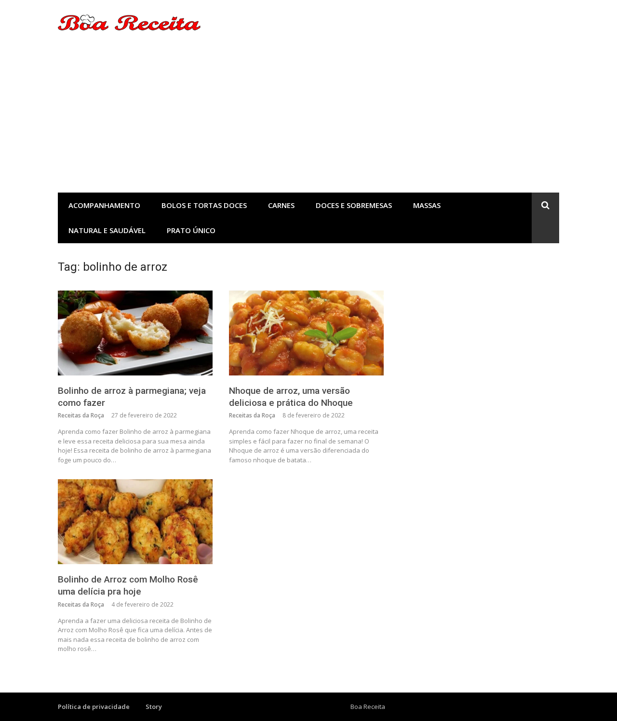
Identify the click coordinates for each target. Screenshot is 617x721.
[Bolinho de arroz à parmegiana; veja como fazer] (135, 333)
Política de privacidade (94, 706)
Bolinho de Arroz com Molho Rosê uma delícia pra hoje (128, 585)
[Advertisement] (308, 120)
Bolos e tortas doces (204, 205)
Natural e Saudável (107, 230)
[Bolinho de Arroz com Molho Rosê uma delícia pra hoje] (135, 521)
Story (154, 706)
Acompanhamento (104, 205)
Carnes (281, 205)
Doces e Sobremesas (354, 205)
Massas (427, 205)
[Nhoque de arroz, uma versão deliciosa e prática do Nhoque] (306, 333)
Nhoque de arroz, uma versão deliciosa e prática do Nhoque (291, 396)
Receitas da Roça (81, 415)
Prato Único (191, 230)
